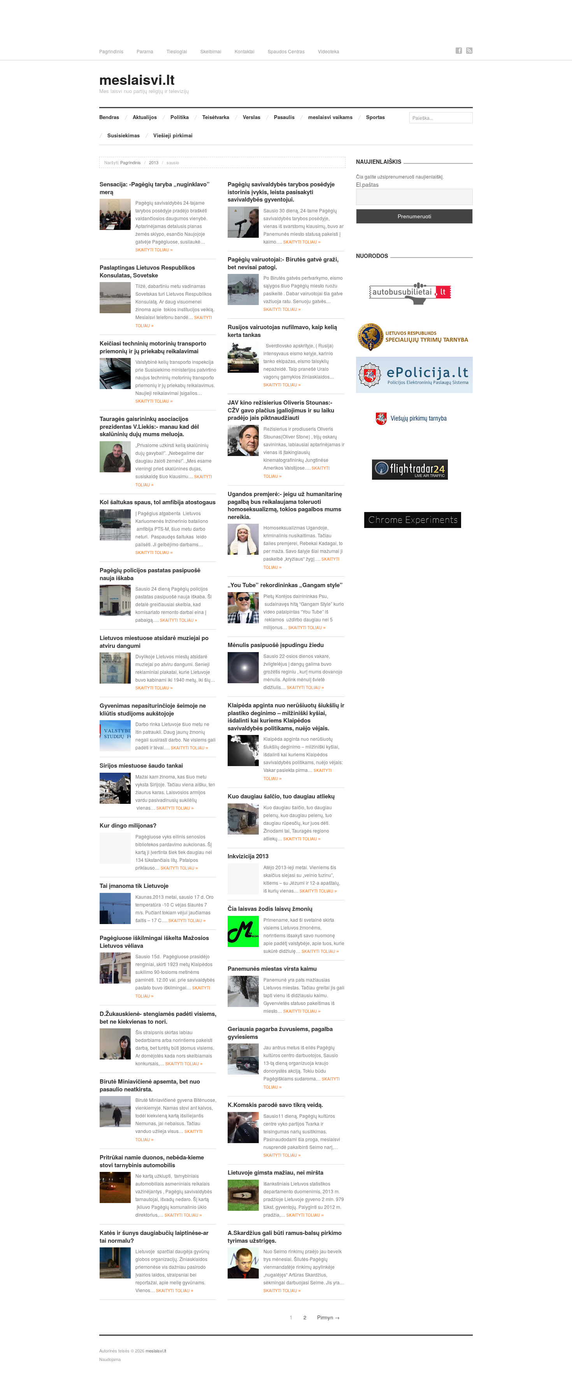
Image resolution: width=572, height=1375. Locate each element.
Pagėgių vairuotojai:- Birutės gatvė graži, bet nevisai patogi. (283, 263)
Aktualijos (145, 117)
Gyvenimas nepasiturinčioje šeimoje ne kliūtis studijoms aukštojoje (153, 709)
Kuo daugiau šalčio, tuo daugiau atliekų (281, 796)
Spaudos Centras (286, 51)
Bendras (109, 117)
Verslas (251, 117)
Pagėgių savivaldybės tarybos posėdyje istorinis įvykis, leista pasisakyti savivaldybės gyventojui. (281, 191)
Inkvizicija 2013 (248, 856)
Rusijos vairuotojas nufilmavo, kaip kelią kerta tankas (282, 331)
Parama (145, 51)
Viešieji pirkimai (173, 135)
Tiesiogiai (177, 51)
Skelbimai (210, 51)
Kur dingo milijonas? (128, 825)
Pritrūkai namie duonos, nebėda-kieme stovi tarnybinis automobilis (152, 1161)
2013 (153, 162)
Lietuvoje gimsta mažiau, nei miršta (275, 1172)
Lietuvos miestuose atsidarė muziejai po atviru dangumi (154, 641)
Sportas (375, 117)
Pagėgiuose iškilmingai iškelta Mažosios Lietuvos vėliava (154, 941)
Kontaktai (244, 51)
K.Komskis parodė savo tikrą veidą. (275, 1104)
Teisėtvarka (215, 117)
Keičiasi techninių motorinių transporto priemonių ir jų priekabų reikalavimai (153, 347)
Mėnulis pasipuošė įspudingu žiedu (276, 644)
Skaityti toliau (154, 250)
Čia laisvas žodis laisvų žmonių (270, 908)
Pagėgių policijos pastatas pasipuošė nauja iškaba (150, 574)
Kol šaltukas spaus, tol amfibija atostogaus (158, 502)
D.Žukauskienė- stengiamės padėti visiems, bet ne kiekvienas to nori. (158, 1017)
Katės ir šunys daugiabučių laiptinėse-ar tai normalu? (154, 1236)
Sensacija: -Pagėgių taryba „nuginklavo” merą (155, 188)
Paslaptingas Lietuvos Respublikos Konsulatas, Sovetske (147, 271)
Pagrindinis (111, 51)
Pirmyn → (328, 1317)
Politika (179, 117)
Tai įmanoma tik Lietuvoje (134, 885)
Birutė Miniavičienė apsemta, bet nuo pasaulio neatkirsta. (150, 1085)
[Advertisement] (286, 21)
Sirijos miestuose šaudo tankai (141, 765)
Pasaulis (284, 117)
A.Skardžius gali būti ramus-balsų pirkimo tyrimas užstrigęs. (285, 1236)
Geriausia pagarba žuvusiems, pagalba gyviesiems (280, 1032)
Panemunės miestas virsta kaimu (272, 968)
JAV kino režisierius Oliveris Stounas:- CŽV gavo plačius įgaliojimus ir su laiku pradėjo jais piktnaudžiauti (281, 410)
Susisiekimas (123, 135)
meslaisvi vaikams (330, 117)
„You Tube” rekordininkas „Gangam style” (285, 585)
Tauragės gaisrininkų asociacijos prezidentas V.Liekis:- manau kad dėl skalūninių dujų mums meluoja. (149, 426)
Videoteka (328, 51)
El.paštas (367, 184)
